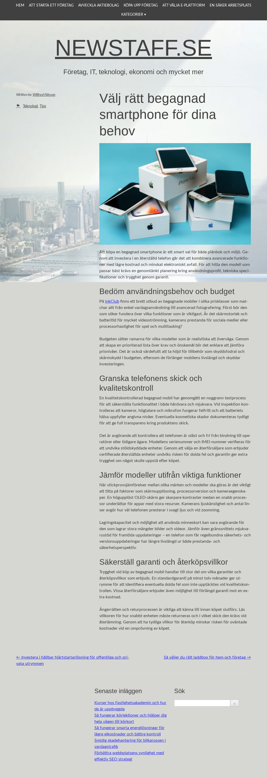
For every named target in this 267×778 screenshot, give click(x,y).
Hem (20, 5)
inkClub (112, 301)
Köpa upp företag (141, 5)
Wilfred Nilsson (44, 95)
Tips (43, 106)
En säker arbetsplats (230, 5)
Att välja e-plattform (183, 5)
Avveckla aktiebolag (98, 5)
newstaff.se (133, 47)
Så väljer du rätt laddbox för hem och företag (207, 657)
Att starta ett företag (51, 5)
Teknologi (30, 106)
